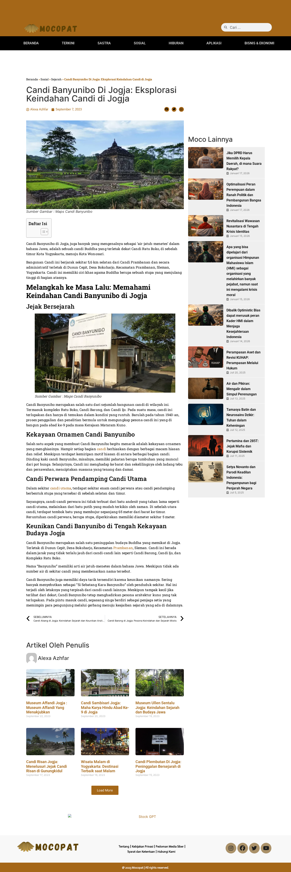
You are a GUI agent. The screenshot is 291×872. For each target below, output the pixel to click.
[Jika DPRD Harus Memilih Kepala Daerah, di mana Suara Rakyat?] (205, 157)
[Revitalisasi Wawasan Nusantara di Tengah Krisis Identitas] (205, 225)
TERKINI (68, 43)
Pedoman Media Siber (170, 846)
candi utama (60, 488)
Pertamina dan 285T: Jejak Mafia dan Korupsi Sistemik (242, 446)
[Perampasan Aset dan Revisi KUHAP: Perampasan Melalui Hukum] (205, 357)
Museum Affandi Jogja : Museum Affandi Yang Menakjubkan (46, 707)
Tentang (124, 846)
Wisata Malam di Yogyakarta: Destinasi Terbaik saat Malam (99, 766)
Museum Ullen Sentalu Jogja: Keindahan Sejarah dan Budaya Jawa (157, 707)
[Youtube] (266, 848)
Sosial (44, 79)
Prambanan (123, 547)
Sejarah (56, 79)
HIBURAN (176, 43)
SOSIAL (140, 43)
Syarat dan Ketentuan (141, 851)
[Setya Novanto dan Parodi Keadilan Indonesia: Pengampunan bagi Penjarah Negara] (205, 471)
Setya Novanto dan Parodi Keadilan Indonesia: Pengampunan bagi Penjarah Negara (241, 477)
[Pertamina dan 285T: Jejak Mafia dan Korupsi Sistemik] (205, 445)
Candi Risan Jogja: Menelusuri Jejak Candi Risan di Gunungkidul (46, 766)
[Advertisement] (145, 9)
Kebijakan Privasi (142, 846)
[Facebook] (242, 848)
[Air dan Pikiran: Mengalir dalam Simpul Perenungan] (205, 388)
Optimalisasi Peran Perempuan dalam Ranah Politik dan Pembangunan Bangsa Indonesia (243, 195)
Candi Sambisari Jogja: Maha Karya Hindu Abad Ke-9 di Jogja (105, 707)
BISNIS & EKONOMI (259, 43)
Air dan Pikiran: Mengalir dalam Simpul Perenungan (241, 389)
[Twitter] (254, 848)
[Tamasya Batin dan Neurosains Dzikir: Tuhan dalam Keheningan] (205, 414)
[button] (166, 109)
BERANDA (31, 43)
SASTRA (104, 43)
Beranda (32, 79)
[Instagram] (231, 848)
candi (102, 449)
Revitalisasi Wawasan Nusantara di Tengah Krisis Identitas (243, 226)
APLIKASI (214, 43)
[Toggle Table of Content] (42, 231)
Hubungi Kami (166, 851)
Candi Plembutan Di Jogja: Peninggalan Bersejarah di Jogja (158, 766)
